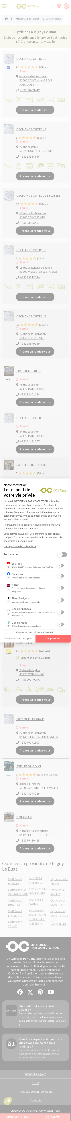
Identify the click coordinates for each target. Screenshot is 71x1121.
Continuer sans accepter (18, 638)
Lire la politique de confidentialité (20, 546)
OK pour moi (53, 638)
